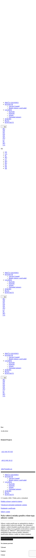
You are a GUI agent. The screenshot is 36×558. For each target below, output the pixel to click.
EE (3, 132)
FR (3, 136)
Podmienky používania (8, 508)
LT (3, 140)
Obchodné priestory (15, 489)
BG (3, 129)
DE (3, 130)
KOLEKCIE (9, 476)
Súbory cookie (5, 512)
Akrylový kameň (14, 478)
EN (3, 134)
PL (3, 141)
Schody (11, 487)
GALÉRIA (8, 482)
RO (3, 143)
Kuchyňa (12, 484)
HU (3, 138)
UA (3, 145)
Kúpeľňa (11, 485)
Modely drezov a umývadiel (17, 480)
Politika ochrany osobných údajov (11, 501)
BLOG (7, 493)
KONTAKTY (9, 494)
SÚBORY (8, 491)
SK (5, 127)
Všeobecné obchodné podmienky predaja (14, 505)
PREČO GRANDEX (12, 475)
